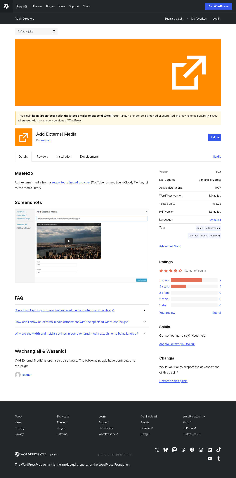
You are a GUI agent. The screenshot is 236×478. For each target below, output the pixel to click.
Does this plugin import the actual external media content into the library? (64, 310)
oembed (215, 235)
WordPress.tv (108, 434)
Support (104, 422)
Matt (187, 422)
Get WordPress (219, 6)
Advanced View (170, 246)
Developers (106, 428)
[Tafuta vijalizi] (54, 31)
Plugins (61, 428)
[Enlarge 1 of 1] (144, 214)
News (18, 422)
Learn (102, 416)
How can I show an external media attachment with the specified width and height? (72, 322)
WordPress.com (194, 416)
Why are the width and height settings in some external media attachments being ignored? (76, 333)
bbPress (189, 428)
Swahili (54, 454)
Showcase (63, 416)
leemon (46, 140)
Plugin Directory (24, 18)
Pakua (215, 137)
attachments (213, 228)
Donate (147, 428)
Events (145, 422)
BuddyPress (192, 434)
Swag (146, 434)
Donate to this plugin (173, 381)
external (193, 235)
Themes (62, 422)
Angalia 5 (215, 219)
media (204, 235)
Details (23, 156)
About (18, 416)
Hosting (19, 428)
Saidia (217, 156)
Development (89, 156)
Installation (64, 156)
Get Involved (149, 416)
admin (200, 228)
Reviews (42, 156)
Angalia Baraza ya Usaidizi (177, 344)
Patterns (62, 434)
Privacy (19, 434)
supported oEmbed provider (71, 182)
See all (216, 312)
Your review (167, 312)
